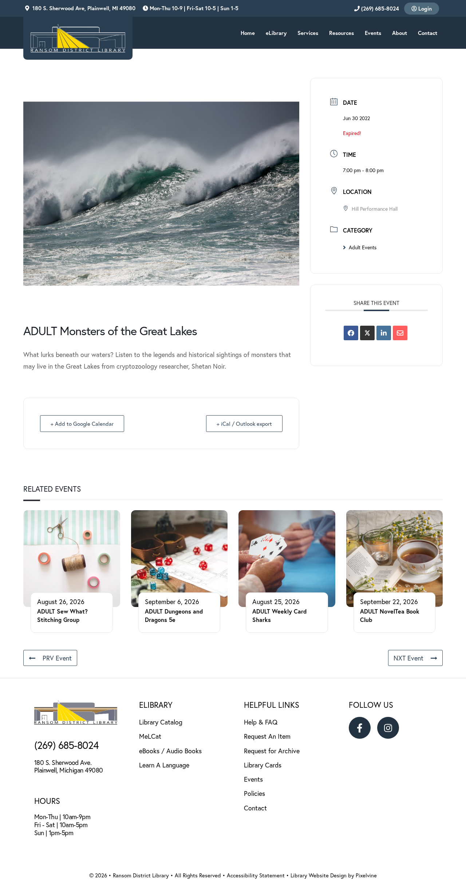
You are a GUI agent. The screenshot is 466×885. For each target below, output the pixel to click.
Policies (254, 793)
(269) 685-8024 (379, 8)
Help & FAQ (260, 722)
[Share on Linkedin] (383, 333)
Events (253, 779)
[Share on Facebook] (351, 333)
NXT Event (408, 658)
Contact (255, 807)
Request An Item (267, 736)
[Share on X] (367, 333)
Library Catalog (160, 722)
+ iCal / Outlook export (244, 423)
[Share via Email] (400, 333)
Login (424, 8)
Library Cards (262, 765)
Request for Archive (272, 750)
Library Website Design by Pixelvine (334, 875)
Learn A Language (164, 765)
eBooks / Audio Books (170, 750)
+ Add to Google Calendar (82, 423)
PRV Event (57, 658)
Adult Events (362, 247)
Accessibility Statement (256, 875)
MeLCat (150, 736)
